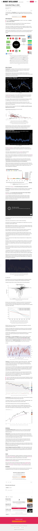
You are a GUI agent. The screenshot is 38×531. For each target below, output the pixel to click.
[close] (26, 498)
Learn (10, 60)
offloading (31, 154)
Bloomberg (8, 96)
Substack (15, 529)
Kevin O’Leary (11, 463)
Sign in (36, 1)
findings (12, 186)
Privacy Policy (24, 510)
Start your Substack (17, 527)
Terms (22, 525)
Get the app (22, 527)
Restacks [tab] (10, 487)
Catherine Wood (28, 462)
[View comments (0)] (9, 10)
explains (6, 193)
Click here (8, 377)
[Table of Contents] (0, 265)
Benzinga (14, 460)
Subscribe (32, 1)
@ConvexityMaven (10, 147)
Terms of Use (22, 478)
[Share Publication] (29, 1)
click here (13, 57)
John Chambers (17, 463)
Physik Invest (30, 456)
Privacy (20, 525)
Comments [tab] (7, 487)
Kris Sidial (22, 464)
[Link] (4, 18)
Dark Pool (24, 57)
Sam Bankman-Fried (26, 463)
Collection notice (25, 525)
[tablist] (8, 487)
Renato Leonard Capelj (11, 456)
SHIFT (25, 60)
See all (7, 514)
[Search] (27, 1)
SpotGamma (14, 298)
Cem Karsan (11, 464)
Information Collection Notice (19, 510)
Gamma (12, 58)
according (20, 151)
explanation (24, 338)
